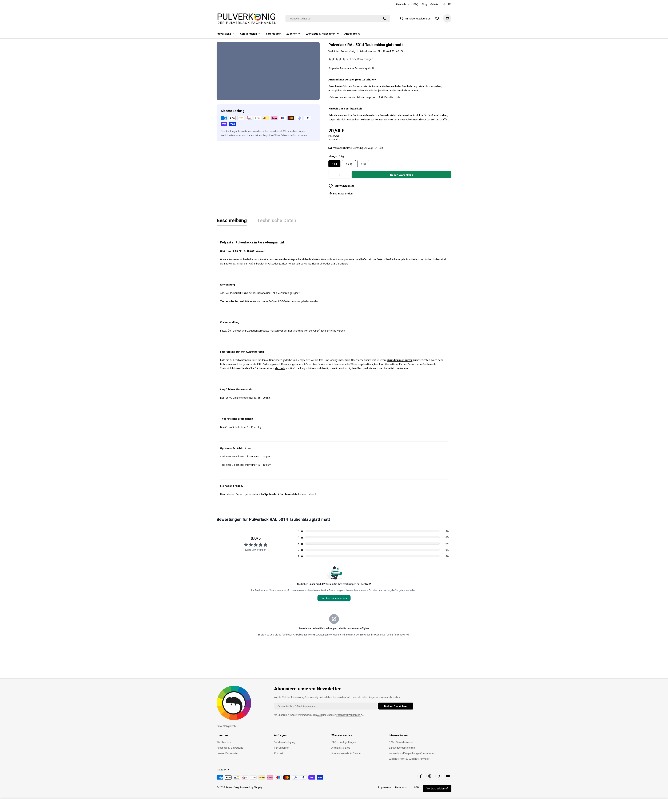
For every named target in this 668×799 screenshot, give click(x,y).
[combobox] (337, 18)
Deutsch (401, 4)
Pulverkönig (348, 51)
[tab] (232, 221)
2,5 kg (348, 163)
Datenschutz (402, 787)
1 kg (334, 163)
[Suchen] (385, 18)
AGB (319, 714)
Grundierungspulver (399, 360)
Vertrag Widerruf (437, 788)
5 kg (363, 163)
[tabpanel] (334, 363)
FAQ (415, 4)
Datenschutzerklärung (348, 714)
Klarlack (280, 368)
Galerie (434, 4)
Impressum (384, 787)
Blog (424, 4)
